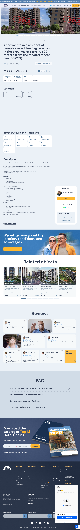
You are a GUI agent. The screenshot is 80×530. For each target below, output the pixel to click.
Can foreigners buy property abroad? (25, 401)
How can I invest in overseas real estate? (27, 395)
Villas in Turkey (56, 478)
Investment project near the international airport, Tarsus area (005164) (30, 289)
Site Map (42, 487)
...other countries (31, 478)
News (66, 480)
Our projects (19, 466)
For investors (68, 466)
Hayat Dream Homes (20, 469)
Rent (19, 5)
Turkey (29, 469)
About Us (43, 466)
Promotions (68, 483)
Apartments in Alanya (57, 471)
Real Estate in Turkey (57, 474)
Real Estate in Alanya (57, 469)
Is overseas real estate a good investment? (28, 407)
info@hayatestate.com (7, 504)
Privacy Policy (17, 452)
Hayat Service (43, 471)
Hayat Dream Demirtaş (20, 471)
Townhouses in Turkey (57, 480)
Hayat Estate (4, 41)
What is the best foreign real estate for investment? (32, 388)
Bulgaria (29, 474)
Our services (43, 473)
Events (42, 475)
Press (42, 477)
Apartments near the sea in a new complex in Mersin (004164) (12, 289)
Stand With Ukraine (44, 485)
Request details (12, 249)
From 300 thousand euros (70, 473)
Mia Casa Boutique (19, 480)
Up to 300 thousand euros (70, 471)
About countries (32, 466)
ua (64, 5)
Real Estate (14, 5)
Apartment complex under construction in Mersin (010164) (48, 289)
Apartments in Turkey (57, 476)
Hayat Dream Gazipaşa (20, 473)
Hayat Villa (18, 482)
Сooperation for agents (45, 479)
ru (67, 5)
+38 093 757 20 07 (7, 501)
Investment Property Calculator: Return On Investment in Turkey (69, 476)
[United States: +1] (16, 446)
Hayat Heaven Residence (21, 474)
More (43, 5)
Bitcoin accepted (44, 483)
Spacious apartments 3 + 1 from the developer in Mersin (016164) (65, 289)
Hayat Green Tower (20, 478)
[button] (17, 35)
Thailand (30, 473)
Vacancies (43, 480)
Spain (29, 471)
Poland (29, 476)
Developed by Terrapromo (54, 527)
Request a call (76, 5)
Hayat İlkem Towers (20, 476)
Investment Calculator (66, 220)
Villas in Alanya (56, 473)
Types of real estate (69, 469)
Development (23, 5)
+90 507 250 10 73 (57, 5)
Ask (66, 198)
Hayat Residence (19, 484)
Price (50, 71)
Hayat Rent (43, 469)
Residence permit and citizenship (34, 5)
